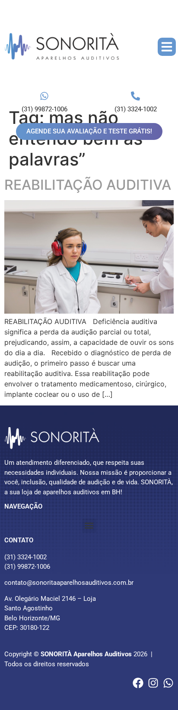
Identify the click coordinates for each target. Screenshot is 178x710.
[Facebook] (138, 683)
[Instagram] (153, 683)
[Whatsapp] (168, 683)
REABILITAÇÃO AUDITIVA (87, 184)
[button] (167, 47)
